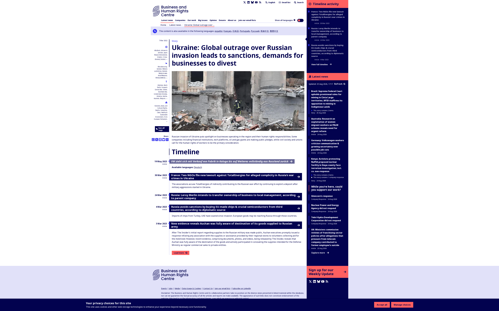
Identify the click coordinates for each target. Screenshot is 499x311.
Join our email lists (247, 20)
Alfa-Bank (157, 50)
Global (165, 89)
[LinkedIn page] (248, 2)
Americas (160, 85)
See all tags (161, 129)
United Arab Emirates (160, 94)
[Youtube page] (256, 2)
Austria (165, 96)
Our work (192, 20)
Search (300, 2)
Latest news (167, 20)
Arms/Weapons (162, 75)
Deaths (157, 110)
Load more (179, 253)
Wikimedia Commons (294, 128)
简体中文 (265, 31)
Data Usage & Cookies (191, 288)
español (218, 31)
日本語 (235, 31)
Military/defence (160, 78)
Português (245, 31)
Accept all (382, 304)
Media (177, 288)
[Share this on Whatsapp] (153, 139)
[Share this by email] (167, 139)
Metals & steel (163, 73)
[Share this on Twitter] (156, 139)
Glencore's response (322, 196)
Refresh (338, 83)
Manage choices (402, 304)
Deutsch (198, 167)
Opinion (213, 20)
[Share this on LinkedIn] (160, 139)
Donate (222, 20)
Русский (255, 31)
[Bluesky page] (252, 2)
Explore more (318, 252)
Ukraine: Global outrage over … (199, 25)
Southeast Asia (162, 92)
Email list (285, 2)
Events (164, 288)
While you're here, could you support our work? (326, 188)
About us (232, 20)
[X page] (244, 2)
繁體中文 (274, 31)
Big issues (203, 20)
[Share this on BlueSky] (163, 139)
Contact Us (208, 288)
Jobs (171, 288)
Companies (180, 20)
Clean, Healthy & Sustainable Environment (161, 114)
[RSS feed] (260, 2)
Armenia (159, 96)
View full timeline (319, 64)
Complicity (163, 110)
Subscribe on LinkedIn (241, 288)
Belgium (162, 98)
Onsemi (159, 57)
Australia (156, 98)
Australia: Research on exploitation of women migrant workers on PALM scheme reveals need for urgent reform (324, 125)
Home (163, 25)
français (227, 31)
